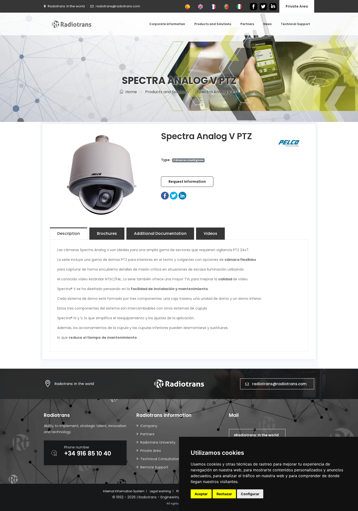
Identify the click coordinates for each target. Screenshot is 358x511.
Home (130, 92)
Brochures (107, 233)
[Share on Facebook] (165, 195)
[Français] (213, 6)
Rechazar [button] (224, 494)
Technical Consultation (160, 458)
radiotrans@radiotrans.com (279, 383)
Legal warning (160, 491)
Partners (247, 24)
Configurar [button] (250, 494)
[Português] (226, 6)
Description (68, 233)
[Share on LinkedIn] (182, 195)
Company (148, 425)
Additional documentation (160, 233)
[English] (200, 6)
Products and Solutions (212, 24)
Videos (210, 233)
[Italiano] (239, 6)
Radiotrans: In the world (74, 383)
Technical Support (295, 24)
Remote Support (154, 467)
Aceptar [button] (201, 494)
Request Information (187, 181)
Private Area (297, 6)
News (267, 24)
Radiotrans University (158, 442)
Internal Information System (123, 491)
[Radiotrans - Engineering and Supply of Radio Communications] (71, 23)
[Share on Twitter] (174, 195)
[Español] (187, 6)
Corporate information (167, 24)
